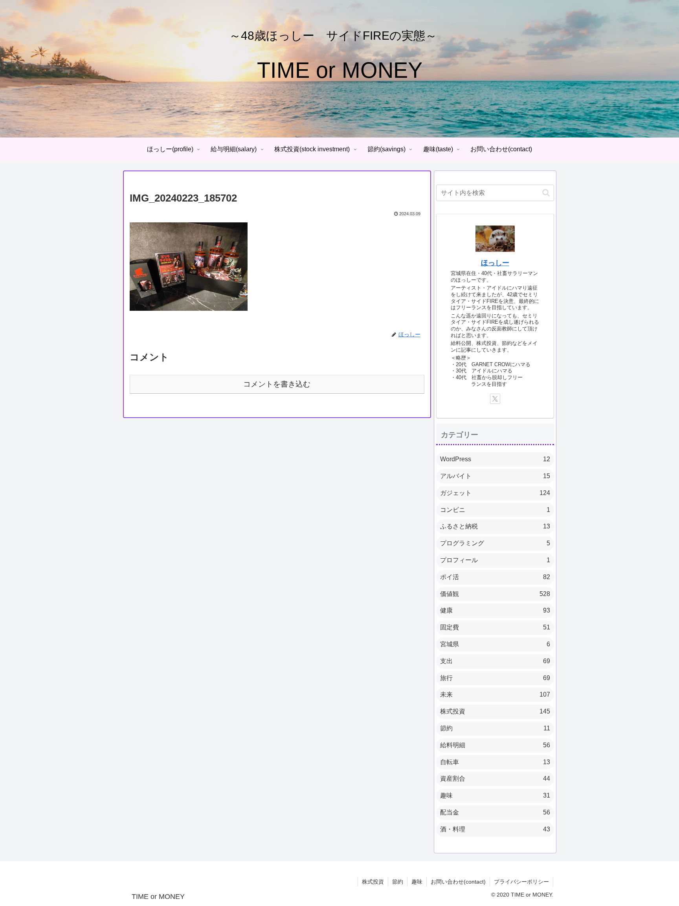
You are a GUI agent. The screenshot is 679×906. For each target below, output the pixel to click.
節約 (397, 881)
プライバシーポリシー (521, 881)
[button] (546, 192)
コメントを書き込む (276, 384)
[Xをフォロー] (495, 399)
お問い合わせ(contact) (458, 881)
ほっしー (495, 263)
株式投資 (373, 881)
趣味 (416, 881)
